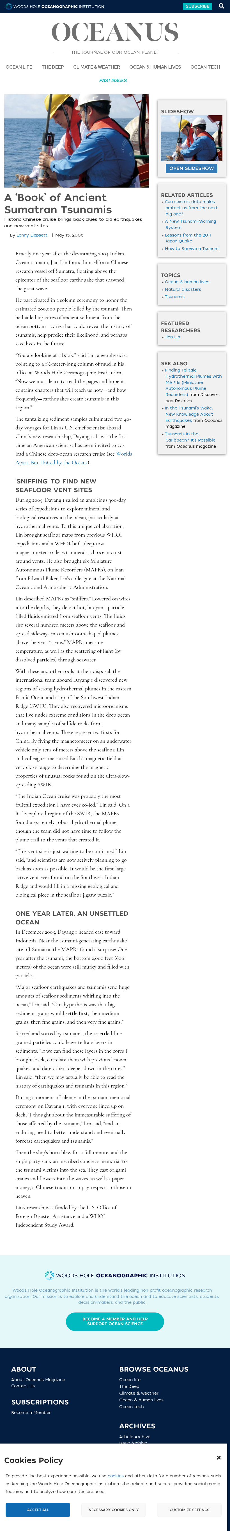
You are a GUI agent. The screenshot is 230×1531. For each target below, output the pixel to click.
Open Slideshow (191, 168)
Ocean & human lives (187, 282)
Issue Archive (133, 1443)
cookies (116, 1476)
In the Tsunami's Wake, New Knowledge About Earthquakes (189, 414)
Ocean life (19, 66)
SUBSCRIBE (197, 6)
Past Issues (113, 80)
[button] (219, 1457)
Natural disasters (183, 289)
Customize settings (189, 1510)
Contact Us (23, 1386)
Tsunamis (175, 297)
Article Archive (134, 1437)
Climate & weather (141, 1393)
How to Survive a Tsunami (192, 248)
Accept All (38, 1510)
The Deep (131, 1387)
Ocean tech (205, 66)
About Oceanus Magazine (38, 1380)
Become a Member (31, 1413)
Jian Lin (172, 337)
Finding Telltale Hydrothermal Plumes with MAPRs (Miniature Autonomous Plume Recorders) (193, 382)
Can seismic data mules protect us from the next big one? (191, 208)
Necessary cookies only (114, 1510)
